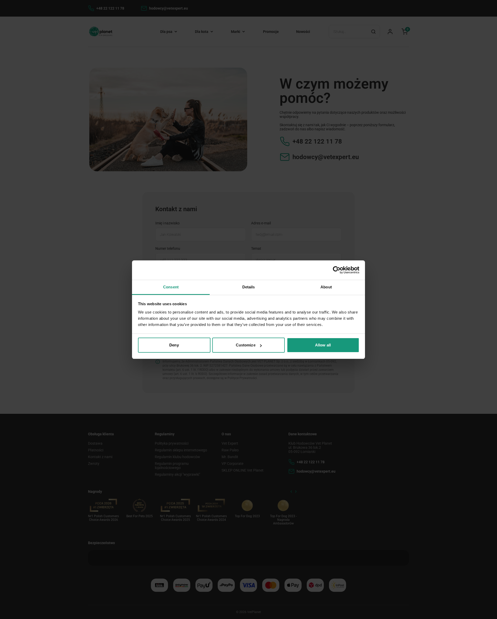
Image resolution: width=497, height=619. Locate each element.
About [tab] (326, 287)
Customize (245, 345)
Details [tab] (248, 287)
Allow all (323, 345)
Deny (174, 345)
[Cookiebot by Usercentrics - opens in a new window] (336, 270)
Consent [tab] (171, 287)
